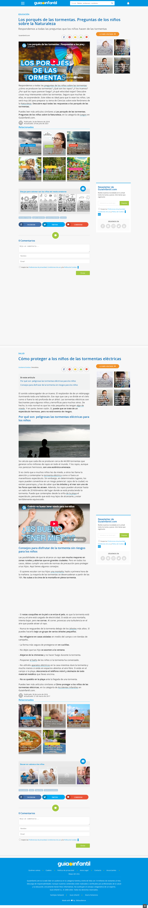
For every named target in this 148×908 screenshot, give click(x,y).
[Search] (112, 3)
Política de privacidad (66, 870)
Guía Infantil (74, 895)
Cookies (49, 870)
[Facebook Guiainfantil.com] (103, 226)
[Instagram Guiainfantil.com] (113, 226)
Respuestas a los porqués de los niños (54, 151)
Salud (21, 353)
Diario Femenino (91, 895)
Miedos (48, 718)
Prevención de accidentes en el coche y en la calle (28, 723)
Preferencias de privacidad (38, 267)
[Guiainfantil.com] (45, 4)
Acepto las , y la (49, 267)
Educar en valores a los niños (32, 764)
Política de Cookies (70, 267)
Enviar (83, 273)
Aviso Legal (84, 870)
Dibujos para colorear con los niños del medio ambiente (43, 191)
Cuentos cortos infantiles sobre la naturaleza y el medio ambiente (78, 175)
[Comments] (86, 37)
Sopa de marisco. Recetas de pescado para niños (29, 749)
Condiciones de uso (54, 267)
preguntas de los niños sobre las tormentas (65, 85)
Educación (23, 14)
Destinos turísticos (51, 790)
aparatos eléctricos (40, 665)
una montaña (57, 571)
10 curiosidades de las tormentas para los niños (77, 151)
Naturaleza (26, 103)
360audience (81, 900)
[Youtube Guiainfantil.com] (124, 226)
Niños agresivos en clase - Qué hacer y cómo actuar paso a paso (122, 68)
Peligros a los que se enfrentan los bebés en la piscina (53, 749)
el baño (33, 660)
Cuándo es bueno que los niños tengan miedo (54, 723)
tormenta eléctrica (53, 475)
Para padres (23, 790)
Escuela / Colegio (25, 217)
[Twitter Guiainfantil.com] (118, 226)
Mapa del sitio (74, 874)
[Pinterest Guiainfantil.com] (108, 226)
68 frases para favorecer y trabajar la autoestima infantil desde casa (104, 67)
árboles (73, 628)
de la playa (71, 493)
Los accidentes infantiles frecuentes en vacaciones (78, 723)
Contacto (97, 870)
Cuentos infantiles (76, 169)
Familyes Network (57, 895)
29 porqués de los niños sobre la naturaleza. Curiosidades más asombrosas (28, 174)
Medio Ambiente (51, 167)
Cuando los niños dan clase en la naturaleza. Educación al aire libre (52, 174)
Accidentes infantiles (28, 145)
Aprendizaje (49, 146)
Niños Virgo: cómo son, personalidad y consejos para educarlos (104, 50)
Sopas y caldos (25, 744)
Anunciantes (111, 870)
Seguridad (38, 790)
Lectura (63, 217)
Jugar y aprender (38, 217)
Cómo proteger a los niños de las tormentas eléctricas (29, 151)
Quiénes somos (34, 870)
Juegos (83, 114)
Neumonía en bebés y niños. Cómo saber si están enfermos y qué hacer (122, 50)
